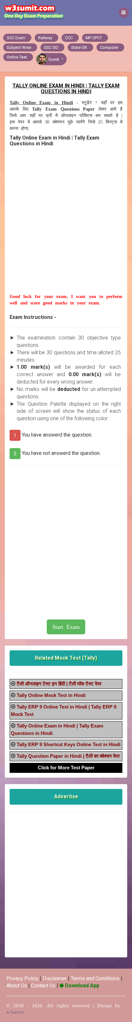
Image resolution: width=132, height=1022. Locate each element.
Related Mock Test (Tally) (66, 658)
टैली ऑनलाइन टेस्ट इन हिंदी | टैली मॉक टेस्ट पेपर (59, 683)
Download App (81, 985)
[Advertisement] (66, 227)
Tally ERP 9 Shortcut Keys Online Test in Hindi (68, 744)
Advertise (66, 796)
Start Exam (66, 627)
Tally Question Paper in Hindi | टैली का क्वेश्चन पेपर (68, 756)
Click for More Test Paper (66, 767)
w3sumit (15, 1012)
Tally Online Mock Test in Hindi (51, 695)
